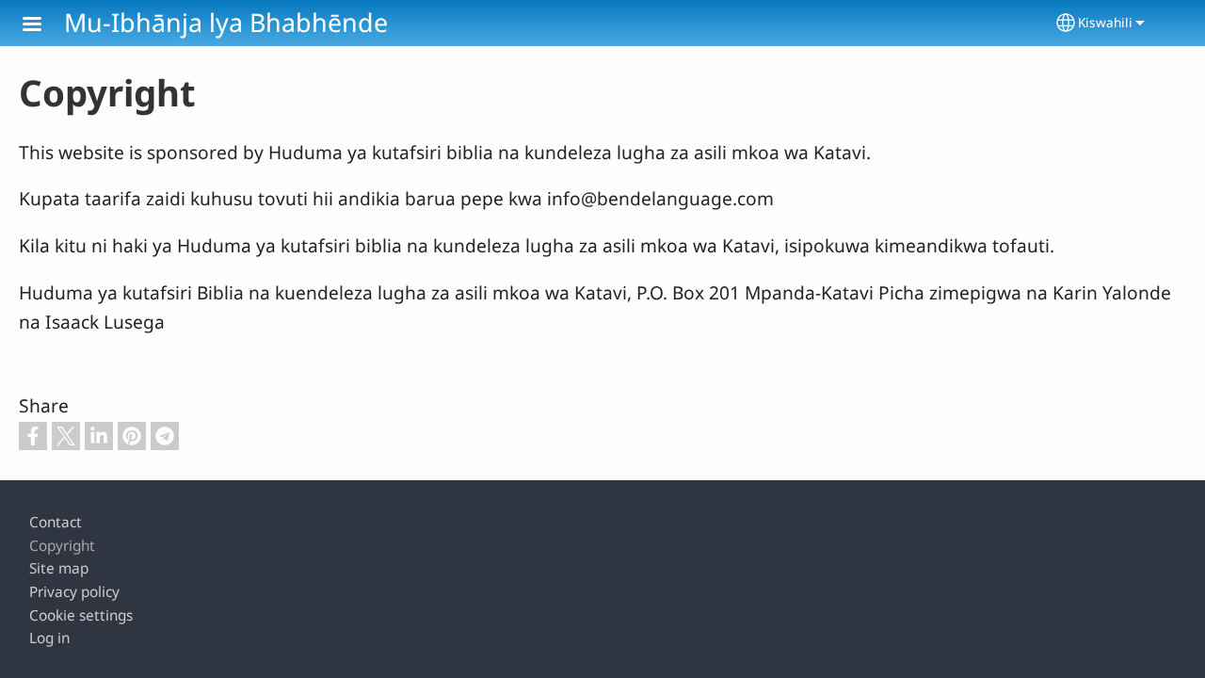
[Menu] (43, 25)
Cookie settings (81, 615)
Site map (58, 568)
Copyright (62, 546)
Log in (49, 638)
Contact (55, 522)
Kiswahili (1105, 22)
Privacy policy (74, 592)
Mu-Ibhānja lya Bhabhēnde (226, 22)
